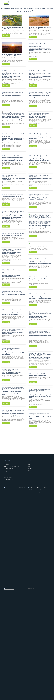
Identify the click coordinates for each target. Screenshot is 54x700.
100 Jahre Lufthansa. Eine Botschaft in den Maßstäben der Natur (11, 96)
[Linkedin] (47, 696)
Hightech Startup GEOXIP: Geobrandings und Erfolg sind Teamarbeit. (12, 333)
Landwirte (30, 468)
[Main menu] (48, 3)
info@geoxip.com (8, 471)
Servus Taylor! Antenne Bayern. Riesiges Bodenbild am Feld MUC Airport (38, 317)
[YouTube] (49, 696)
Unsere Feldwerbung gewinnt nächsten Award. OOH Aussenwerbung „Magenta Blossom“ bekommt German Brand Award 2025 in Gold (12, 159)
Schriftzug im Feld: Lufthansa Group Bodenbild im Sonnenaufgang (13, 353)
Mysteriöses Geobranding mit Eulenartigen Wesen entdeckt (40, 179)
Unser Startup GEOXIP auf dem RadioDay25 (12, 235)
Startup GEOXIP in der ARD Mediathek (37, 245)
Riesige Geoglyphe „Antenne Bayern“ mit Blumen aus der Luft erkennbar (13, 179)
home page (23, 441)
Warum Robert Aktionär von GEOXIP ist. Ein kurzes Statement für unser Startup (12, 373)
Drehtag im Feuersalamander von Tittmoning (39, 279)
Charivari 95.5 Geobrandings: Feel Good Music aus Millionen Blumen (12, 28)
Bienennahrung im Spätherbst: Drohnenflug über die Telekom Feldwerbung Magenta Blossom (13, 414)
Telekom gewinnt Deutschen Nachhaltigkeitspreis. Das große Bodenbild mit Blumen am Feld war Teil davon (40, 396)
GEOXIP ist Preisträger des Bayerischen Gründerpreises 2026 (11, 77)
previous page (39, 441)
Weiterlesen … (6, 35)
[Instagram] (46, 696)
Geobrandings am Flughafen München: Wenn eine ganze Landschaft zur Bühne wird (12, 55)
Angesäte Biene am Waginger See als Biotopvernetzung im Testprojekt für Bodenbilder (40, 297)
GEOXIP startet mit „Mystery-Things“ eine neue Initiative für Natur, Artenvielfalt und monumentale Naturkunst (40, 49)
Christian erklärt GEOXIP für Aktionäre (37, 375)
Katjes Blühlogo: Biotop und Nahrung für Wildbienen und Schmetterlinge (38, 198)
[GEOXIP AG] (6, 3)
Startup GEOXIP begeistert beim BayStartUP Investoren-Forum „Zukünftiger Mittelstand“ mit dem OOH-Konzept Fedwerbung (12, 217)
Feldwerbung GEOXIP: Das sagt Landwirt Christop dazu (40, 417)
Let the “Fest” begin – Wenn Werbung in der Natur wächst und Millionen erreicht (40, 77)
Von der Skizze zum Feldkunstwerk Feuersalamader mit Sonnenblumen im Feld (12, 313)
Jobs (29, 470)
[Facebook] (44, 696)
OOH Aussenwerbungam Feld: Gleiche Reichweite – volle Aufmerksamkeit (38, 117)
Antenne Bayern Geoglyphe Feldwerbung (11, 196)
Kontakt (29, 464)
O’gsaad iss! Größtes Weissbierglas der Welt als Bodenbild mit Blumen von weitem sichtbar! (39, 159)
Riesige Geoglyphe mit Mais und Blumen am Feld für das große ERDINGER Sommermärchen (40, 336)
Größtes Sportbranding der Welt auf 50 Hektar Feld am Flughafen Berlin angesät (13, 295)
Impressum (30, 472)
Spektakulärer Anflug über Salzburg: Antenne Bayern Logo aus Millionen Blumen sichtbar (39, 96)
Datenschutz (31, 475)
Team (29, 466)
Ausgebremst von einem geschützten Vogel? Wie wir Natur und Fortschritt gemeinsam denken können (13, 140)
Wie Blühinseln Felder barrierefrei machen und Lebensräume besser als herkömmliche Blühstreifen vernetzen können (12, 275)
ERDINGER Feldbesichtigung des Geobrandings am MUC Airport (40, 137)
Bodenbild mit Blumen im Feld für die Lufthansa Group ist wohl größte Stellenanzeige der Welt (39, 358)
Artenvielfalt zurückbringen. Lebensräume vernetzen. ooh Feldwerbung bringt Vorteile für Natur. (12, 393)
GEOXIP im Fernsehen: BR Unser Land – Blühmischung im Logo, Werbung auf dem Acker (40, 262)
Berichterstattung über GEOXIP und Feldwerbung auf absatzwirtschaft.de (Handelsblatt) (40, 226)
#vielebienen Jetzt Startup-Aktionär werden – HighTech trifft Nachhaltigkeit (12, 253)
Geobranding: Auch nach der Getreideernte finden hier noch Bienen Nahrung (40, 28)
